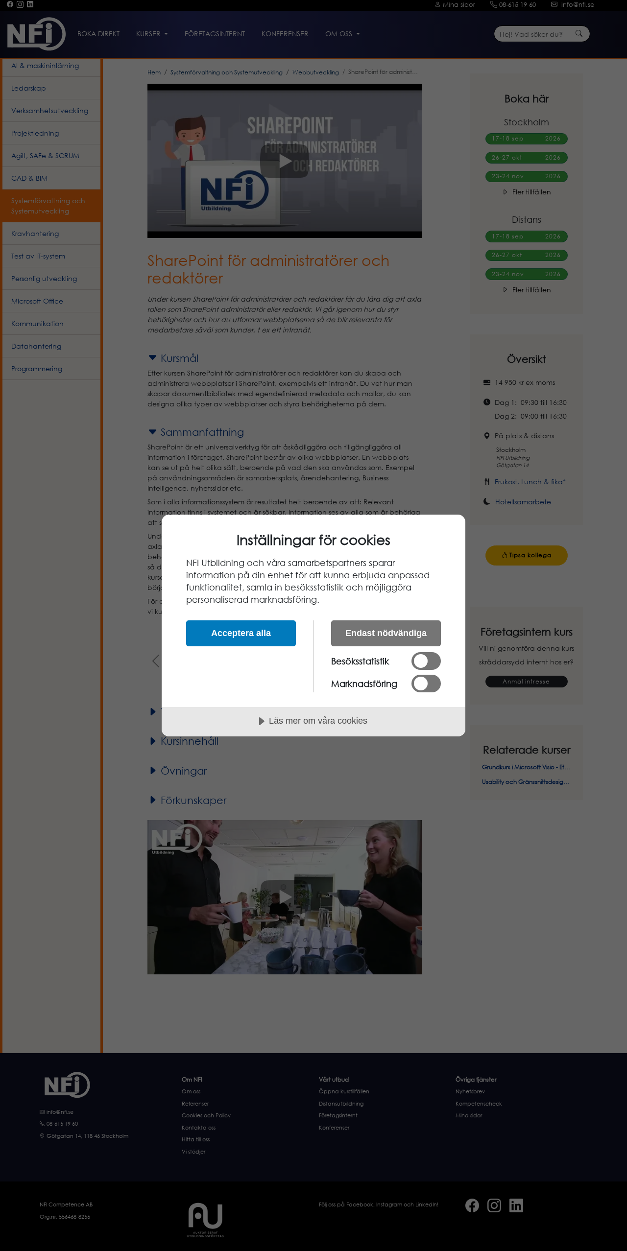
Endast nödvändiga (386, 633)
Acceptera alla (241, 633)
